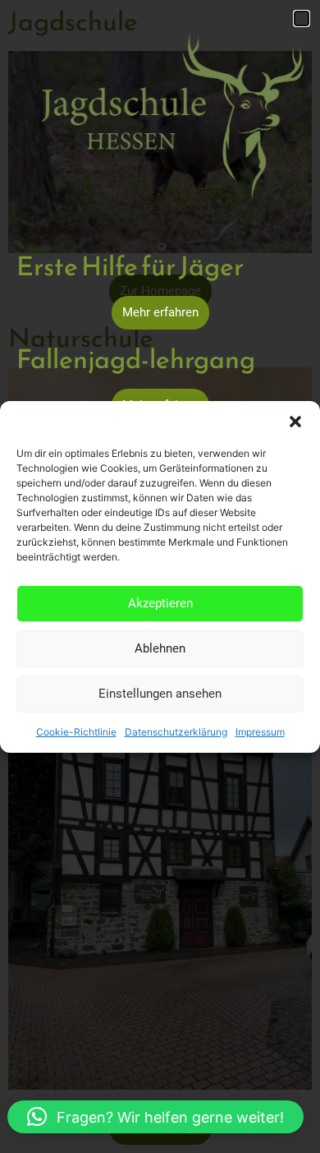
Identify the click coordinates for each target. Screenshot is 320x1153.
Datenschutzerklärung (176, 732)
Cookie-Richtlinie (76, 732)
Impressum (260, 732)
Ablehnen (160, 648)
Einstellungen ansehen (160, 693)
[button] (295, 421)
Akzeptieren (160, 603)
